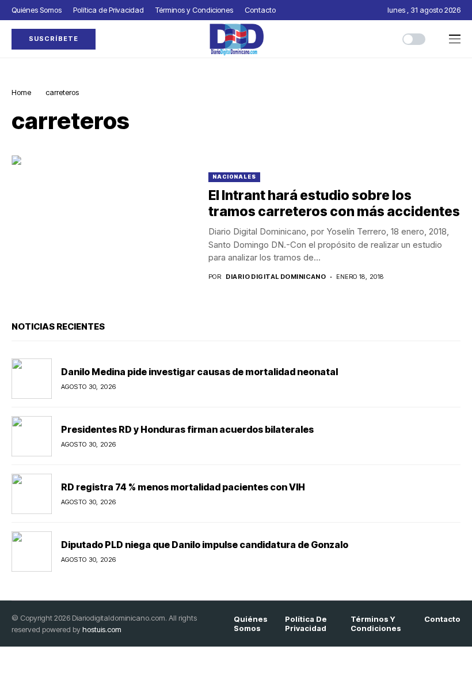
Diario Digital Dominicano (276, 277)
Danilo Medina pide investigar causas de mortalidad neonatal (199, 371)
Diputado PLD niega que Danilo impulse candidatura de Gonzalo (204, 544)
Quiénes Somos (251, 624)
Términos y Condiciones (376, 624)
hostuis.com (101, 629)
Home (21, 92)
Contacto (442, 619)
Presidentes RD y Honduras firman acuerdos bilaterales (187, 429)
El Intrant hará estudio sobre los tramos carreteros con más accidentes (334, 203)
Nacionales (234, 176)
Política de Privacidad (306, 624)
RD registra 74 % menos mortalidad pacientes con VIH (183, 487)
